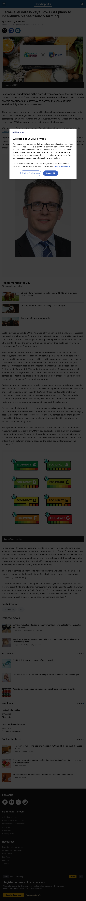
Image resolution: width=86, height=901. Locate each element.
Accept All (50, 173)
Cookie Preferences (31, 173)
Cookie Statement (62, 166)
